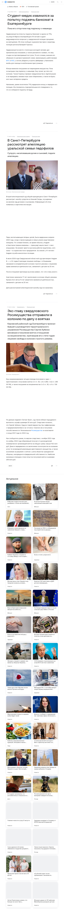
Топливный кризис (33, 6)
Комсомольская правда (23, 136)
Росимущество (37, 430)
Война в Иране (13, 6)
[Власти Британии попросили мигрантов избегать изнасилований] (18, 602)
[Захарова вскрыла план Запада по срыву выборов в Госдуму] (45, 761)
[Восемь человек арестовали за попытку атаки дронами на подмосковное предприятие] (45, 628)
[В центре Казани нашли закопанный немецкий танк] (45, 496)
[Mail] (6, 2)
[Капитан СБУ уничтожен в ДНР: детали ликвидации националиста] (45, 575)
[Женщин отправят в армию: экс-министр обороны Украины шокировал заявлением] (18, 655)
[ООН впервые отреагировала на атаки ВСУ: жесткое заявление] (45, 655)
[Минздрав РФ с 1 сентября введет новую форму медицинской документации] (45, 682)
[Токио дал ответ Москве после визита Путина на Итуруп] (18, 682)
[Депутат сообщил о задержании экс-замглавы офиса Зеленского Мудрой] (45, 708)
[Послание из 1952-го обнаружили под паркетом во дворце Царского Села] (45, 522)
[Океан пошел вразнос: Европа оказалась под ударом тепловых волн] (45, 841)
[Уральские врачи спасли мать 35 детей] (18, 868)
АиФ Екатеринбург (24, 11)
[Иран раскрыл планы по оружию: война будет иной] (18, 708)
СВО (23, 6)
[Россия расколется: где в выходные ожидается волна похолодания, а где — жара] (45, 788)
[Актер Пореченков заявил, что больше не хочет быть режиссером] (18, 894)
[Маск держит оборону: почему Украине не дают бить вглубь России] (18, 761)
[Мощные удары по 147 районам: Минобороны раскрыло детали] (45, 894)
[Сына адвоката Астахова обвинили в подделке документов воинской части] (18, 841)
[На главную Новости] (11, 2)
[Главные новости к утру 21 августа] (18, 814)
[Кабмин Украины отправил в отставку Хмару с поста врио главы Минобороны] (18, 549)
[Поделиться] (52, 466)
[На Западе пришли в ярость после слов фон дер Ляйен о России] (45, 602)
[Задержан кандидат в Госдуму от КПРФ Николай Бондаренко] (45, 814)
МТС (8, 60)
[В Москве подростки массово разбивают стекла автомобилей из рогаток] (18, 496)
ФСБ (12, 60)
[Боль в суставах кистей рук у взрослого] (18, 628)
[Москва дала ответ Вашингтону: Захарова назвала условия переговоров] (18, 575)
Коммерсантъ (20, 307)
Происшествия (35, 11)
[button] (32, 175)
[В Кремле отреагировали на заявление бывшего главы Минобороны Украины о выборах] (18, 522)
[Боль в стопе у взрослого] (45, 549)
